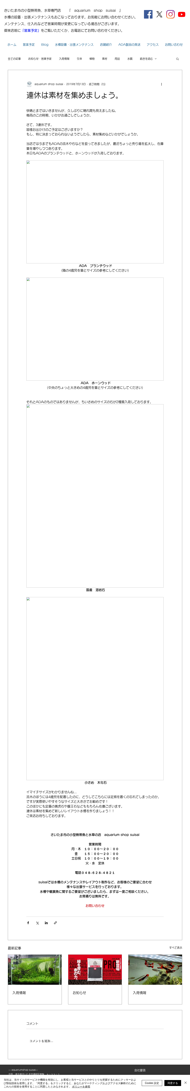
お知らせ (79, 992)
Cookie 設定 (152, 1083)
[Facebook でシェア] (28, 923)
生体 (79, 58)
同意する (173, 1083)
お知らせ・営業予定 (40, 58)
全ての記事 (14, 58)
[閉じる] (185, 1083)
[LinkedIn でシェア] (46, 923)
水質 (129, 58)
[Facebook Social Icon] (148, 14)
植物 (92, 58)
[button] (177, 58)
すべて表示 (175, 947)
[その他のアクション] (161, 84)
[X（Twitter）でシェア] (37, 923)
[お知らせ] (95, 970)
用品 (117, 58)
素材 (104, 58)
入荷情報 (64, 58)
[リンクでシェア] (55, 923)
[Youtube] (181, 14)
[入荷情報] (35, 970)
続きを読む (146, 58)
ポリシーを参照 (81, 1086)
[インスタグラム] (170, 14)
